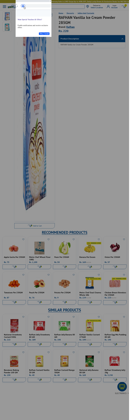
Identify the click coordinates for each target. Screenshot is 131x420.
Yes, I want (44, 34)
